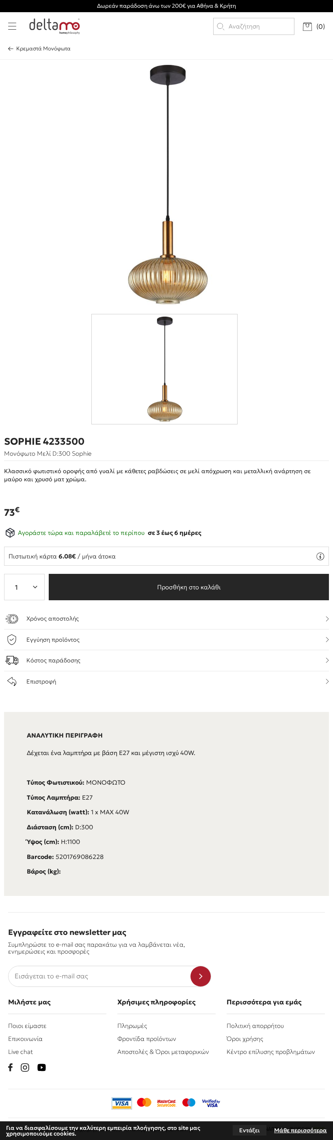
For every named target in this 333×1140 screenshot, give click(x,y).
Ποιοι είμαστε (27, 1026)
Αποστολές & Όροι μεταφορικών (163, 1052)
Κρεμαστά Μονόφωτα (43, 48)
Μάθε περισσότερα (300, 1130)
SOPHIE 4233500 (44, 441)
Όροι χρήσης (245, 1039)
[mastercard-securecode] (166, 1103)
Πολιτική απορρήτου (255, 1026)
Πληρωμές (132, 1026)
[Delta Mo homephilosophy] (54, 26)
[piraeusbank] (211, 1103)
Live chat (20, 1052)
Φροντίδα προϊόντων (146, 1039)
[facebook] (10, 1067)
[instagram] (25, 1067)
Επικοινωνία (25, 1039)
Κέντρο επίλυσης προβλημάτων (271, 1052)
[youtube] (41, 1067)
